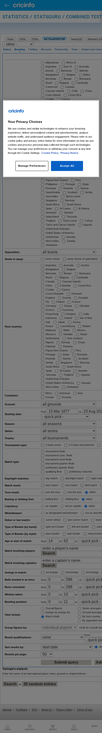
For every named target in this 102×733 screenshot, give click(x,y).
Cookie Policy (50, 152)
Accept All (67, 165)
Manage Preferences (32, 165)
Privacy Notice (69, 152)
